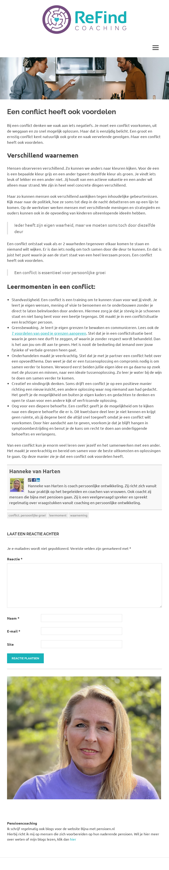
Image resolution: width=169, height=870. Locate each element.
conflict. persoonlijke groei (27, 515)
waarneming (78, 515)
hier (73, 839)
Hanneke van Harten (34, 471)
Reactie (14, 559)
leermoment (58, 515)
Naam (13, 618)
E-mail (13, 631)
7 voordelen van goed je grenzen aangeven (49, 333)
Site (10, 644)
